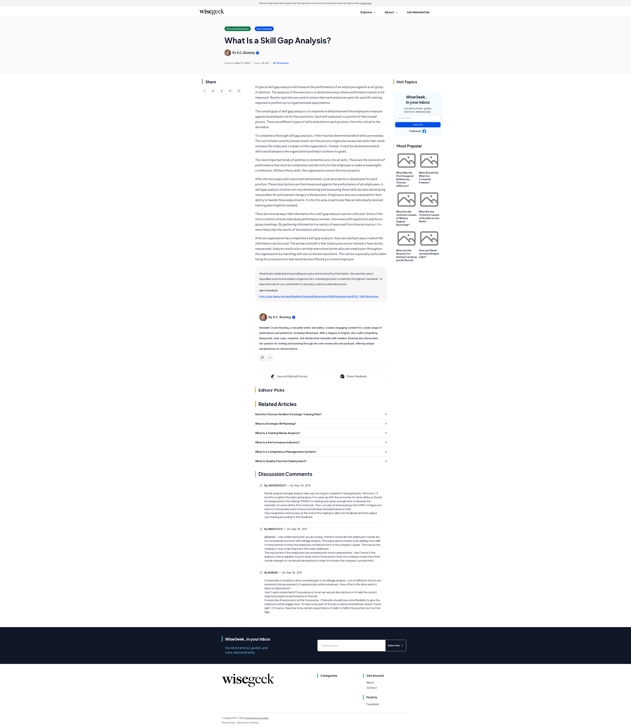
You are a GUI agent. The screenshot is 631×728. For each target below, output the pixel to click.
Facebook (372, 704)
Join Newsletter (418, 12)
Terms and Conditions (248, 722)
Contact (371, 687)
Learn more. (366, 3)
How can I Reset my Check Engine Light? (429, 253)
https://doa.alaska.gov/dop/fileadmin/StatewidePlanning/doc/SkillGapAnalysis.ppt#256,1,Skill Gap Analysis (318, 296)
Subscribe (418, 124)
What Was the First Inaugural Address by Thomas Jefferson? (404, 179)
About (370, 682)
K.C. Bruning (246, 52)
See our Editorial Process (292, 376)
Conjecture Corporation (257, 718)
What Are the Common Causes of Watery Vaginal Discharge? (406, 218)
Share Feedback (357, 376)
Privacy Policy (228, 722)
